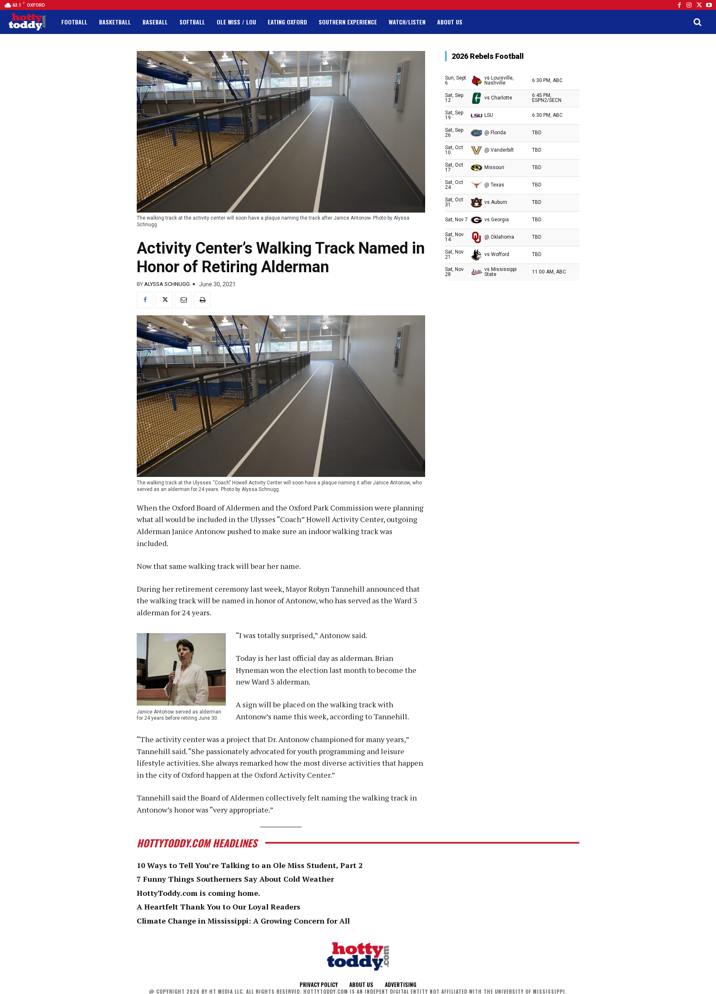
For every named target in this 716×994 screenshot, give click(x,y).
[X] (164, 300)
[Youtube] (709, 5)
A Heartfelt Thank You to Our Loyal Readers (218, 907)
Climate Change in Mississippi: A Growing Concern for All (243, 921)
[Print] (202, 300)
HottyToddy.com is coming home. (198, 893)
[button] (697, 22)
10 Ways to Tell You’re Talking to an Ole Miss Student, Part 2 (250, 865)
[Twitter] (699, 5)
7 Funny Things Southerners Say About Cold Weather (235, 879)
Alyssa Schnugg (167, 284)
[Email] (183, 300)
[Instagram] (689, 5)
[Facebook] (679, 5)
